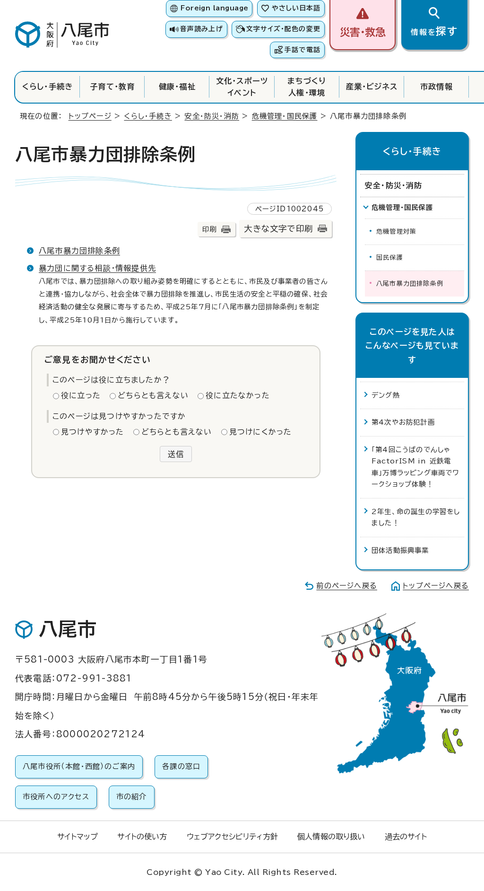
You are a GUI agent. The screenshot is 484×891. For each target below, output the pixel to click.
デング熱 (386, 395)
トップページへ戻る (436, 585)
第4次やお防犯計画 (403, 422)
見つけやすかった (92, 432)
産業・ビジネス (372, 86)
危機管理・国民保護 (285, 116)
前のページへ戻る (346, 585)
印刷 (209, 229)
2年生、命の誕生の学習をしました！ (416, 517)
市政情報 (436, 86)
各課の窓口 (181, 766)
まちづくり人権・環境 (307, 86)
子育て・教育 (112, 86)
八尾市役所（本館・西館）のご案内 (79, 766)
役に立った (81, 395)
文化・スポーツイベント (242, 86)
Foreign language (214, 8)
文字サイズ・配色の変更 (283, 29)
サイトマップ (77, 836)
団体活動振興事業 (400, 550)
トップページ (90, 116)
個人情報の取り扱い (331, 836)
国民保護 (389, 257)
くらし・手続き (47, 86)
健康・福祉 (177, 86)
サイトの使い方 (142, 836)
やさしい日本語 (296, 8)
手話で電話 (302, 49)
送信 (176, 454)
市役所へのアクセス (56, 796)
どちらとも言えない (153, 395)
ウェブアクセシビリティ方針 (232, 836)
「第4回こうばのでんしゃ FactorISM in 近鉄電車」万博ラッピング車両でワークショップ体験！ (416, 467)
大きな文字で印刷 (278, 229)
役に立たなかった (238, 395)
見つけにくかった (260, 432)
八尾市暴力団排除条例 (79, 250)
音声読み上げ (201, 29)
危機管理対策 (396, 231)
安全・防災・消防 (211, 116)
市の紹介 (131, 796)
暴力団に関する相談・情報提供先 (97, 268)
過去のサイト (406, 836)
